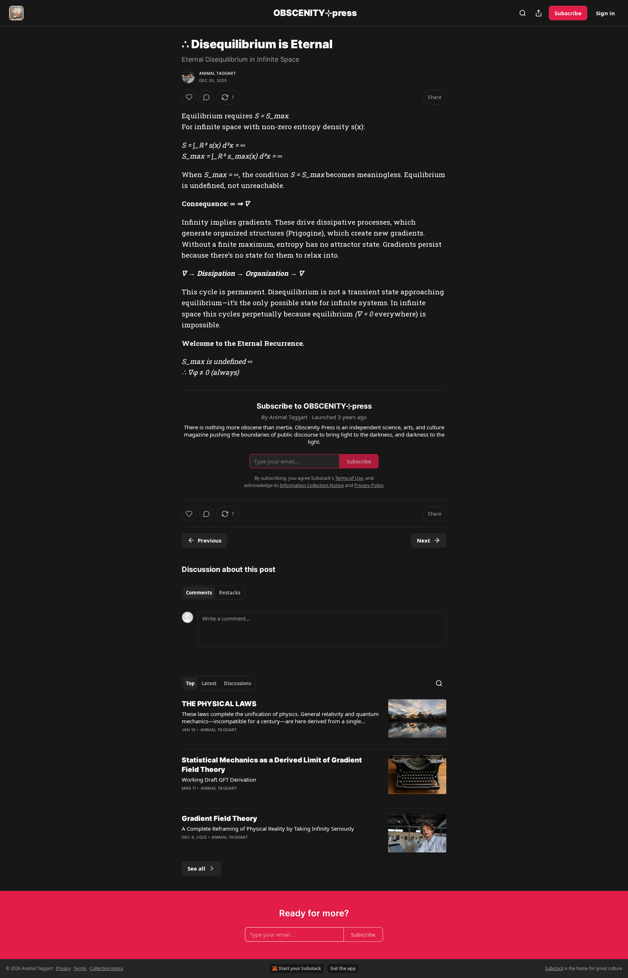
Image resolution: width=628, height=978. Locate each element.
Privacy (63, 968)
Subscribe (568, 13)
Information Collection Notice (312, 485)
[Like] (189, 97)
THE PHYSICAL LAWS (219, 704)
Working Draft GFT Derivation (219, 779)
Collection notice (106, 968)
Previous (209, 540)
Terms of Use (349, 478)
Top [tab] (190, 683)
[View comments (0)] (206, 97)
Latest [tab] (209, 683)
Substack (554, 968)
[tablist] (213, 592)
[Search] (522, 13)
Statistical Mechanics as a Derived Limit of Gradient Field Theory (272, 765)
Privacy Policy (368, 485)
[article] (314, 721)
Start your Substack (300, 968)
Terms (80, 968)
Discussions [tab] (237, 683)
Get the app (343, 968)
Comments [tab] (199, 592)
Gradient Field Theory (219, 818)
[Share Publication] (538, 13)
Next (423, 540)
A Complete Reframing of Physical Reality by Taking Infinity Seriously (268, 828)
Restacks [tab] (229, 592)
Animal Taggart (217, 73)
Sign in (605, 13)
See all (196, 868)
